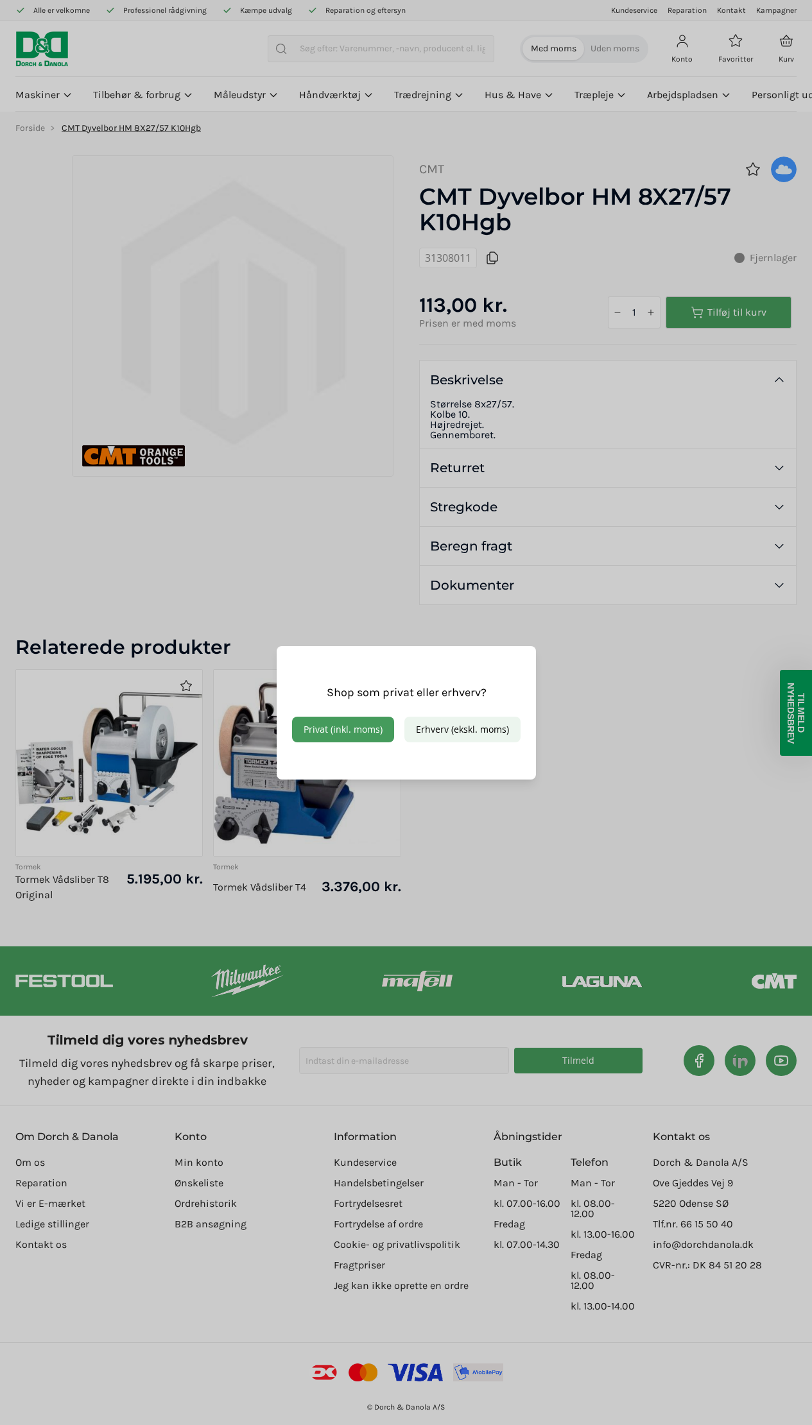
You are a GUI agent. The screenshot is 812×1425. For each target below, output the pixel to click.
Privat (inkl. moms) (343, 729)
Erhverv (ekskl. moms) (462, 729)
